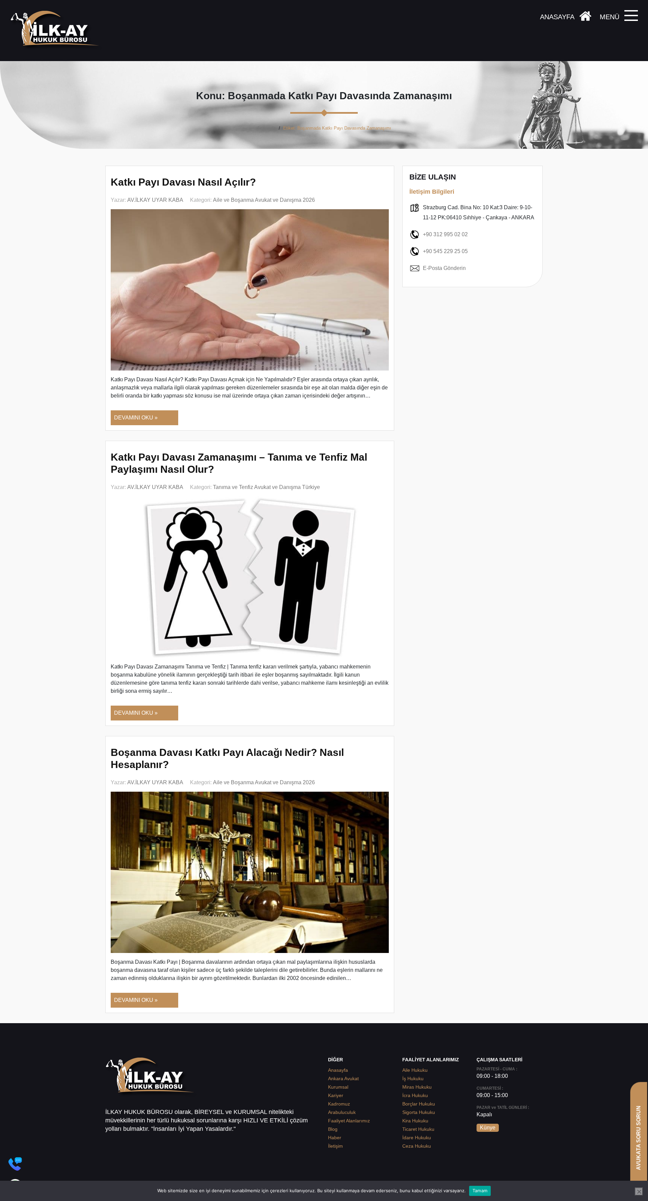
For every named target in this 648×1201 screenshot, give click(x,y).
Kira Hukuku (415, 1120)
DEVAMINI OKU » (136, 417)
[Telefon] (15, 1164)
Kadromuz (339, 1104)
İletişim (335, 1146)
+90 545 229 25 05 (445, 251)
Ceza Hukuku (416, 1146)
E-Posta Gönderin (444, 268)
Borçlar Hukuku (418, 1104)
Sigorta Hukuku (418, 1112)
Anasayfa (266, 128)
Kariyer (335, 1095)
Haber (334, 1137)
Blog (333, 1129)
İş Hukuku (413, 1078)
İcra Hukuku (415, 1095)
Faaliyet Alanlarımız (349, 1120)
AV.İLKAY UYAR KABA (155, 200)
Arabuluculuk (342, 1112)
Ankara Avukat (343, 1078)
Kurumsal (338, 1087)
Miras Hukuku (417, 1087)
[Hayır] (639, 1192)
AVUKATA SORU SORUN (638, 1138)
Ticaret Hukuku (418, 1129)
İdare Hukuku (416, 1137)
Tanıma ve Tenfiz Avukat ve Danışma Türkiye (266, 487)
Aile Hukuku (415, 1070)
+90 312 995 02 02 (445, 234)
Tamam (480, 1190)
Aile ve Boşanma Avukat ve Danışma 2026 (264, 200)
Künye (487, 1127)
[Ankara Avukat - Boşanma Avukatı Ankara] (57, 30)
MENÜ (609, 17)
